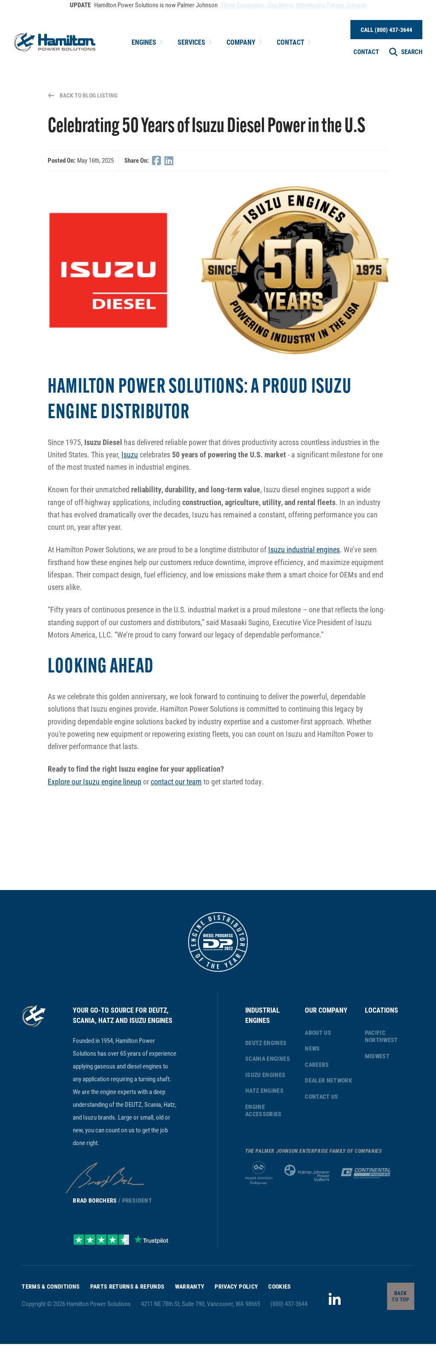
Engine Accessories (263, 1110)
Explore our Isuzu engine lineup (94, 781)
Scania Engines (267, 1058)
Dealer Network (328, 1080)
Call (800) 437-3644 (386, 30)
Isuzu (129, 454)
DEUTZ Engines (266, 1043)
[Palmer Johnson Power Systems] (307, 1173)
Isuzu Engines (265, 1075)
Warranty (190, 1286)
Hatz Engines (264, 1090)
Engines (144, 41)
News (312, 1048)
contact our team (176, 781)
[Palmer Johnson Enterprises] (258, 1173)
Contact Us (321, 1096)
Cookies (279, 1286)
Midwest (377, 1056)
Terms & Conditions (51, 1286)
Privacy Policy (236, 1286)
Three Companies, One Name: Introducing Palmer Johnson (293, 4)
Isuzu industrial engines (304, 549)
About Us (318, 1032)
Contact (290, 41)
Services (191, 41)
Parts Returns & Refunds (127, 1286)
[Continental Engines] (365, 1173)
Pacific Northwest (381, 1036)
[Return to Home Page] (54, 42)
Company (241, 41)
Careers (317, 1064)
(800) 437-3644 (288, 1303)
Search (411, 51)
